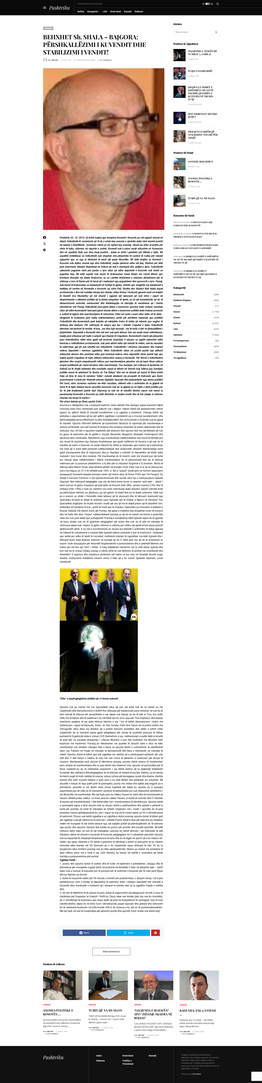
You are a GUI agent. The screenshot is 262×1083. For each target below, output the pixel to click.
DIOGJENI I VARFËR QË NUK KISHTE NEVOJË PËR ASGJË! (203, 134)
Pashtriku (59, 7)
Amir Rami (196, 1074)
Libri (175, 329)
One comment (52, 1034)
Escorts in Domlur (181, 222)
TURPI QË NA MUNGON (201, 198)
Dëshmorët (178, 294)
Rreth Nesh (128, 1055)
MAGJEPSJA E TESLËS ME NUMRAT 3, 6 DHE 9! (202, 52)
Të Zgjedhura (179, 358)
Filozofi (177, 306)
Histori (176, 312)
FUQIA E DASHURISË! (200, 71)
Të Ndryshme (179, 352)
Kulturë (177, 323)
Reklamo (100, 1060)
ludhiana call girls (181, 245)
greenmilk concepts (182, 233)
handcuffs (178, 271)
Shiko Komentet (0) (111, 951)
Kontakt (152, 1055)
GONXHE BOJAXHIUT (200, 161)
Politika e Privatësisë (128, 1062)
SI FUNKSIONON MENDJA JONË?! (202, 115)
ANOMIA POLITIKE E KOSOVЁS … (200, 180)
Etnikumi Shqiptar (182, 300)
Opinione (48, 28)
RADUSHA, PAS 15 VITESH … (198, 1012)
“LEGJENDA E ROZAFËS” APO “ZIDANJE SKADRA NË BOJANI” (153, 1014)
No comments (106, 60)
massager (178, 256)
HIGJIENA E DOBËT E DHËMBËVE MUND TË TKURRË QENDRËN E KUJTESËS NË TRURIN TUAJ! (200, 93)
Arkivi (99, 1055)
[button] (44, 7)
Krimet (176, 317)
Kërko (216, 32)
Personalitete (180, 346)
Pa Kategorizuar (181, 340)
